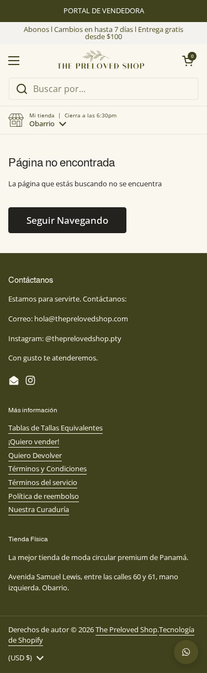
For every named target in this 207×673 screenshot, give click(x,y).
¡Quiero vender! (33, 441)
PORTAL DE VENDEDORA (103, 10)
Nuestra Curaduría (38, 509)
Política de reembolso (43, 496)
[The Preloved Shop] (100, 61)
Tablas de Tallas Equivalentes (55, 428)
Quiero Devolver (35, 455)
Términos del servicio (42, 482)
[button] (62, 120)
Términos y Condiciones (47, 468)
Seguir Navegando (67, 220)
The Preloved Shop (126, 629)
